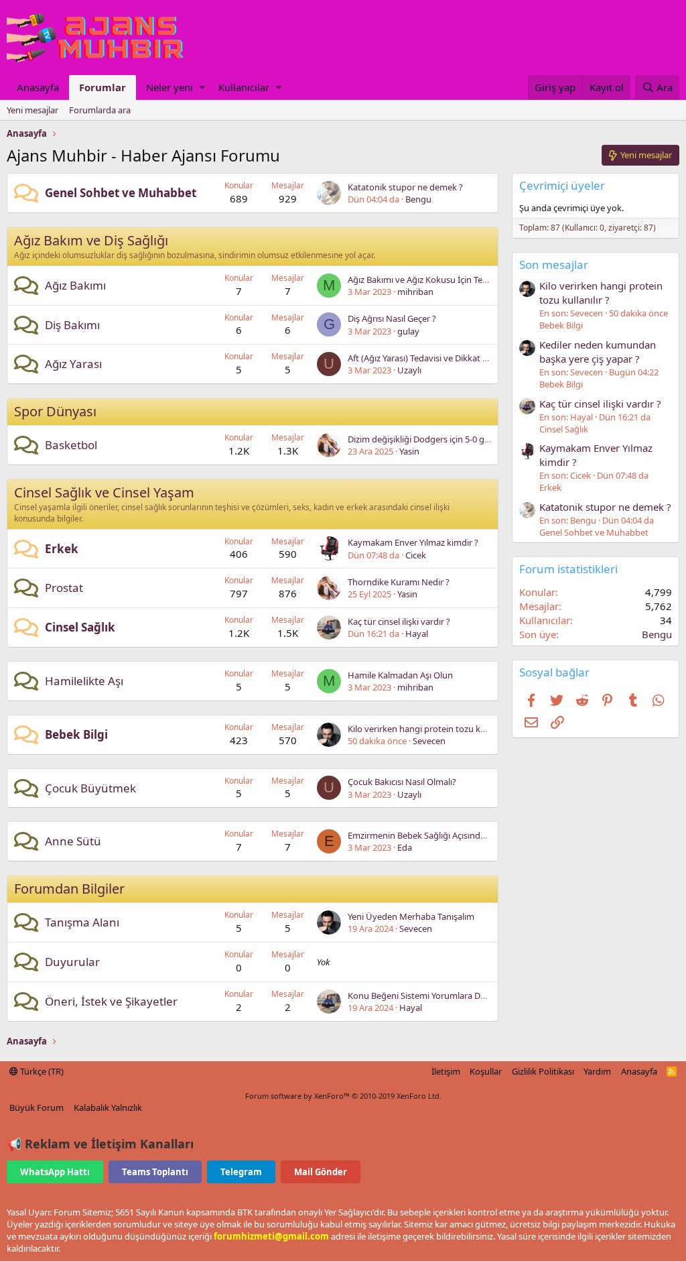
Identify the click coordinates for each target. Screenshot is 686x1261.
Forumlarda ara (100, 110)
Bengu (418, 199)
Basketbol (71, 445)
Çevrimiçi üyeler (562, 185)
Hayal (416, 633)
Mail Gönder (320, 1172)
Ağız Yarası (73, 363)
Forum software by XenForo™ (343, 1096)
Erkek (61, 548)
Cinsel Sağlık (80, 627)
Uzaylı (409, 370)
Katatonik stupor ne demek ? (405, 187)
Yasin (409, 451)
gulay (408, 331)
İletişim (445, 1071)
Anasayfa (38, 87)
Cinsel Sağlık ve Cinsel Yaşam (104, 492)
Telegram (241, 1172)
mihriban (415, 292)
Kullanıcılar (243, 87)
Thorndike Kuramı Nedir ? (399, 582)
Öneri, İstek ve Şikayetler (111, 1001)
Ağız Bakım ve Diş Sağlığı (91, 240)
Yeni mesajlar (32, 110)
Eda (404, 847)
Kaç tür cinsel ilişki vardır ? (399, 621)
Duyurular (72, 961)
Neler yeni (169, 87)
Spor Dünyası (55, 411)
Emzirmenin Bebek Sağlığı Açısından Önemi (433, 835)
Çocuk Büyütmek (90, 788)
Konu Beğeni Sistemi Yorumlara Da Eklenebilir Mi (444, 995)
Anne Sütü (73, 841)
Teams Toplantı (155, 1172)
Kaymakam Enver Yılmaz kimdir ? (413, 542)
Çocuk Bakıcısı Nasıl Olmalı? (402, 782)
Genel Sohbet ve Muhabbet (120, 192)
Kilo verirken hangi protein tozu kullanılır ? (431, 729)
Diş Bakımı (72, 325)
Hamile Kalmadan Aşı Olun (400, 675)
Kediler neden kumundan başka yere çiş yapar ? (597, 351)
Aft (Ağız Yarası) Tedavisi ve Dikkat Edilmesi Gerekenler (454, 358)
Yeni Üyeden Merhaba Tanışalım (411, 916)
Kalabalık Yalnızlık (108, 1107)
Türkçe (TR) (41, 1071)
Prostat (64, 587)
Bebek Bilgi (76, 734)
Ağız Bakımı (75, 285)
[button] (202, 87)
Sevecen (429, 741)
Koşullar (486, 1071)
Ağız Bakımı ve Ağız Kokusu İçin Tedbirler (428, 280)
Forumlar (102, 87)
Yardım (597, 1071)
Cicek (415, 555)
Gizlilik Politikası (543, 1071)
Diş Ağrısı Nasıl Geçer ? (392, 318)
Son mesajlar (553, 264)
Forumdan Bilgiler (69, 889)
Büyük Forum (36, 1107)
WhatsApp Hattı (55, 1172)
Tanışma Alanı (82, 922)
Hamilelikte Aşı (84, 680)
